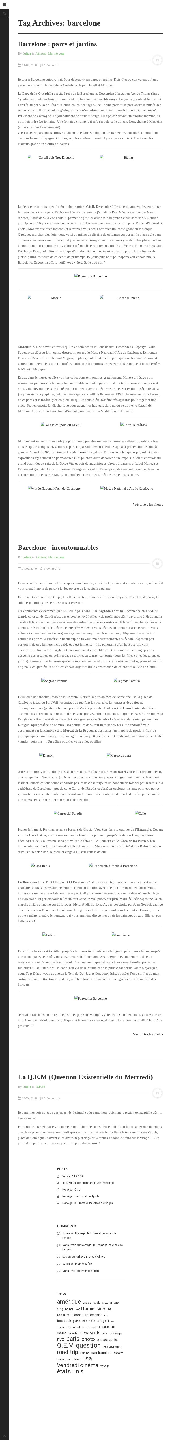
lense (111, 1321)
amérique (69, 1301)
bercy (116, 1302)
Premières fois (84, 1263)
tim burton (63, 1359)
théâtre (118, 1353)
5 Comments (51, 568)
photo (88, 1339)
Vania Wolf (69, 1270)
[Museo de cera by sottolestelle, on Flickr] (119, 755)
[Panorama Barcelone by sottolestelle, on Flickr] (90, 276)
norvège (116, 1333)
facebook (64, 1321)
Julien (27, 53)
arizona (107, 1302)
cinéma (104, 1308)
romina (84, 1353)
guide (76, 1321)
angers (87, 1302)
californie (85, 1308)
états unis (70, 1371)
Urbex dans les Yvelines (90, 1256)
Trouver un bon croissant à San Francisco (88, 1182)
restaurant (112, 1346)
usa (87, 1358)
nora (105, 1333)
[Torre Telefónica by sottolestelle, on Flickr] (133, 424)
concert (64, 1314)
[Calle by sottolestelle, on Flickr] (140, 813)
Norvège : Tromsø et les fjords (80, 1196)
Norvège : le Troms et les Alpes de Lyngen (87, 1203)
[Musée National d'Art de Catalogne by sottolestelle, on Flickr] (54, 488)
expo (106, 1315)
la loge (101, 1321)
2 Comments (51, 1098)
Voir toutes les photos (148, 504)
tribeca (76, 1359)
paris (73, 1339)
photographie (107, 1340)
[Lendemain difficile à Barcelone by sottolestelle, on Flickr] (113, 865)
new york (90, 1332)
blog (60, 1309)
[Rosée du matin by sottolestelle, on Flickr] (126, 313)
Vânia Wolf (69, 1245)
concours (81, 1315)
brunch (69, 1309)
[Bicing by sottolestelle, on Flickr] (126, 173)
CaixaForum (79, 452)
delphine (96, 1315)
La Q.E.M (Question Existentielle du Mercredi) (85, 1077)
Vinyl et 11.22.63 (72, 1176)
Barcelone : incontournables (58, 547)
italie (92, 1321)
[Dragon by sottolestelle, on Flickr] (46, 755)
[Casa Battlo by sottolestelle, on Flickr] (40, 865)
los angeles (64, 1327)
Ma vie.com (56, 53)
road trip (67, 1352)
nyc (60, 1339)
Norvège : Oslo (71, 1189)
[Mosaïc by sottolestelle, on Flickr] (54, 313)
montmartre (80, 1327)
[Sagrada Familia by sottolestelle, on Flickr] (54, 680)
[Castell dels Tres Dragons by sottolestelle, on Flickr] (54, 173)
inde (84, 1321)
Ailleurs (40, 53)
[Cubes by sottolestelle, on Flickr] (48, 935)
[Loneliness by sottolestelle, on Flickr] (121, 935)
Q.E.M (40, 1086)
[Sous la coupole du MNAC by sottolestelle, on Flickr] (61, 424)
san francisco (101, 1353)
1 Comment (50, 65)
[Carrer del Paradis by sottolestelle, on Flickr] (68, 813)
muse (93, 1327)
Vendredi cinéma (77, 1365)
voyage (104, 1366)
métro (62, 1333)
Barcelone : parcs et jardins (57, 44)
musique (107, 1326)
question (88, 1345)
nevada (73, 1333)
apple (96, 1302)
